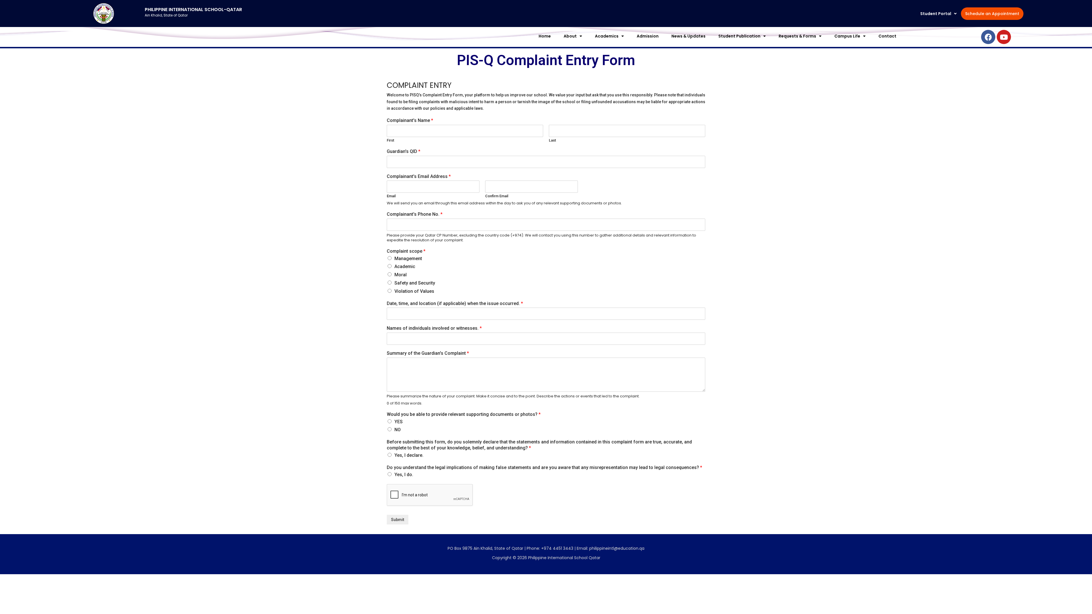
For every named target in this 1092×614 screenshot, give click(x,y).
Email (391, 196)
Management (408, 258)
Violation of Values (414, 291)
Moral (400, 274)
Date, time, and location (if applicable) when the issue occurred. (455, 303)
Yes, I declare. (408, 455)
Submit (397, 519)
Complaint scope (406, 251)
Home (545, 36)
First (390, 140)
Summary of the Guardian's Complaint (428, 353)
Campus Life (847, 36)
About (570, 36)
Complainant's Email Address (419, 176)
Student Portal (935, 13)
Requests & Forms (797, 36)
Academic (404, 266)
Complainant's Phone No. (414, 214)
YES (398, 421)
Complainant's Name (410, 120)
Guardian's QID (403, 151)
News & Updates (688, 36)
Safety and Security (414, 283)
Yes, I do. (403, 474)
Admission (648, 36)
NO (397, 429)
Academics (607, 36)
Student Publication (739, 36)
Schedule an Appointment (992, 13)
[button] (938, 13)
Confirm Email (496, 196)
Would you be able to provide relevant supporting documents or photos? (464, 414)
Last (552, 140)
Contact (887, 36)
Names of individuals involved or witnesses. (434, 328)
